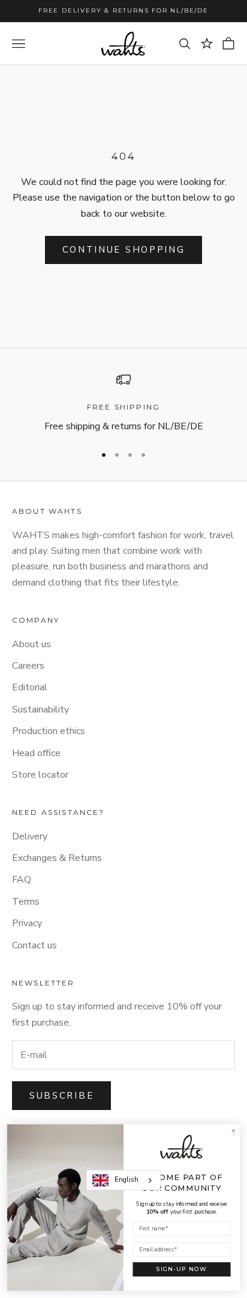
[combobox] (123, 1180)
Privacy (27, 923)
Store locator (40, 774)
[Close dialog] (233, 1131)
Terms (26, 901)
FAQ (21, 879)
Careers (28, 665)
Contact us (34, 945)
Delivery (29, 836)
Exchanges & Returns (57, 858)
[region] (123, 403)
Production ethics (48, 731)
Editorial (29, 687)
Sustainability (40, 709)
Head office (36, 753)
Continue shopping (123, 250)
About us (31, 644)
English (126, 1179)
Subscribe (61, 1096)
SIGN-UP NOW (181, 1269)
